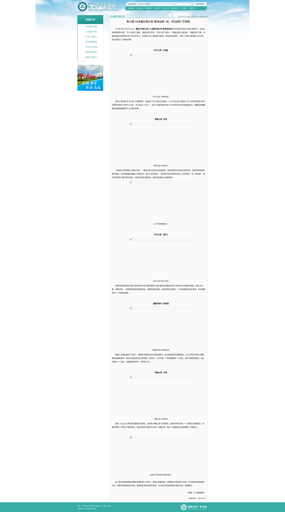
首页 (188, 16)
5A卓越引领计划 (203, 16)
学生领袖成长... (92, 42)
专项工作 (157, 8)
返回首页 (133, 4)
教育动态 (174, 8)
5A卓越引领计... (92, 32)
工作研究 (183, 8)
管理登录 (201, 4)
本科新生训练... (92, 26)
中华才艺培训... (92, 47)
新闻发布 (148, 8)
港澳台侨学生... (92, 57)
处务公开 (166, 8)
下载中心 (192, 8)
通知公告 (140, 8)
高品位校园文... (92, 52)
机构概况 (131, 8)
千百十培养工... (92, 37)
